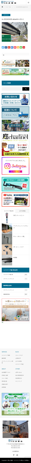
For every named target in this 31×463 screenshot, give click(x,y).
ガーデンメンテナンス (15, 278)
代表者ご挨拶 (5, 375)
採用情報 (4, 387)
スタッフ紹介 (5, 378)
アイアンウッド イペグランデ (20, 226)
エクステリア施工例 (8, 211)
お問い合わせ (19, 372)
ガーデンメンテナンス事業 (7, 362)
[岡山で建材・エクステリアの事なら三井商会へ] (16, 2)
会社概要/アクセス (6, 372)
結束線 (15, 257)
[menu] (28, 2)
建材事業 (4, 358)
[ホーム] (2, 6)
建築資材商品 (15, 294)
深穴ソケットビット (18, 215)
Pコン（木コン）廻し (19, 236)
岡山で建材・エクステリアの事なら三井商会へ (18, 460)
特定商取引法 (19, 378)
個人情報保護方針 (20, 375)
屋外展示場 (4, 381)
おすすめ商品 (22, 211)
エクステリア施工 (20, 364)
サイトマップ (19, 381)
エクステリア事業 (6, 355)
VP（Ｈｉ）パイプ (18, 247)
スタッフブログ (19, 355)
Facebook (13, 454)
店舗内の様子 (5, 384)
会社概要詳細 (15, 451)
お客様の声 (18, 358)
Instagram (17, 454)
